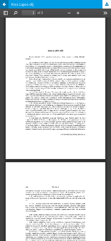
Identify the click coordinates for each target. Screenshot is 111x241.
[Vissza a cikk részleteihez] (4, 4)
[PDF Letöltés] (106, 4)
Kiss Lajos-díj (22, 4)
